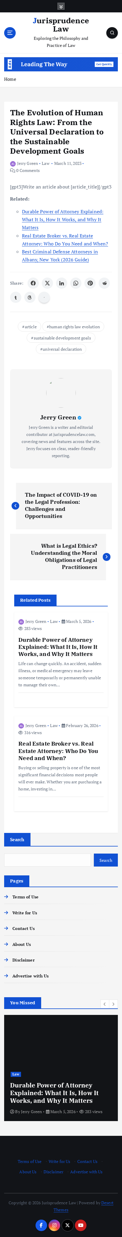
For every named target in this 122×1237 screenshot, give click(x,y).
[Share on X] (47, 283)
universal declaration (62, 349)
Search (17, 839)
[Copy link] (44, 297)
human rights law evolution (74, 326)
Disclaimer (23, 960)
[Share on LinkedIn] (61, 283)
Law (45, 163)
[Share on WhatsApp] (75, 283)
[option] (61, 1068)
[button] (104, 1004)
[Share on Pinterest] (90, 283)
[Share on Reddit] (104, 283)
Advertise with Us (30, 976)
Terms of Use (25, 897)
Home (10, 79)
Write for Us (24, 913)
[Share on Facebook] (33, 283)
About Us (21, 944)
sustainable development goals (62, 338)
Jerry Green (27, 163)
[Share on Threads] (30, 297)
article (31, 326)
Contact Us (23, 928)
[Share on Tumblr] (15, 297)
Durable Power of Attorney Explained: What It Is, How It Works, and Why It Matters (62, 219)
